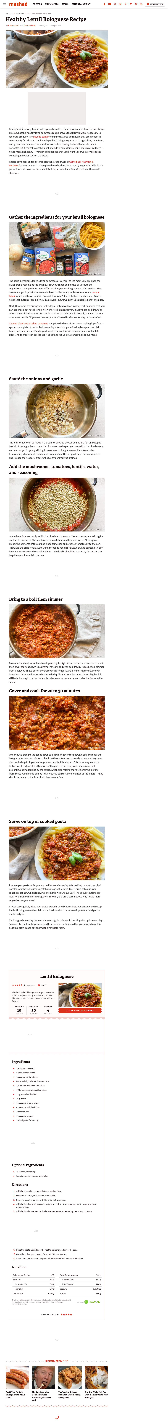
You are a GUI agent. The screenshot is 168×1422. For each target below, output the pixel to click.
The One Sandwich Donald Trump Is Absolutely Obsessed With (41, 1396)
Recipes (9, 13)
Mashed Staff (29, 25)
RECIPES (37, 4)
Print (44, 985)
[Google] (136, 5)
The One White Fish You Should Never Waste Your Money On (96, 1395)
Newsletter (156, 4)
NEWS (65, 4)
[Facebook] (104, 5)
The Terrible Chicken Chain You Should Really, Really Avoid (69, 1395)
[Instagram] (120, 5)
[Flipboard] (130, 5)
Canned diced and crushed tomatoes (28, 323)
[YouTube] (109, 5)
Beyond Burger (41, 136)
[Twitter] (115, 5)
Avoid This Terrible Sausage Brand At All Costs (15, 1395)
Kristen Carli (13, 25)
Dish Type (20, 13)
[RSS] (141, 5)
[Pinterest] (125, 5)
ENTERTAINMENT (81, 4)
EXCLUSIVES (52, 4)
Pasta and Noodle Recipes (39, 13)
